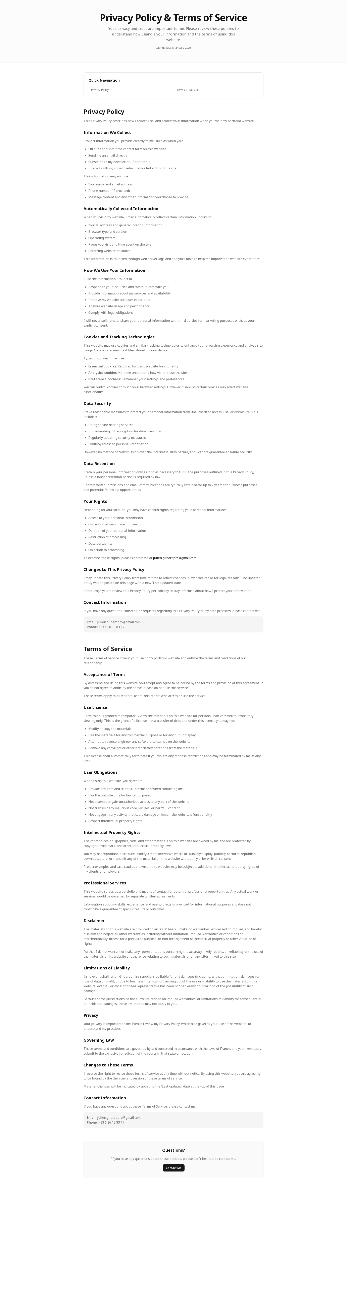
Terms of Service (188, 90)
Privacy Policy (100, 90)
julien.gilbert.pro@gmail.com (174, 558)
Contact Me (173, 1168)
